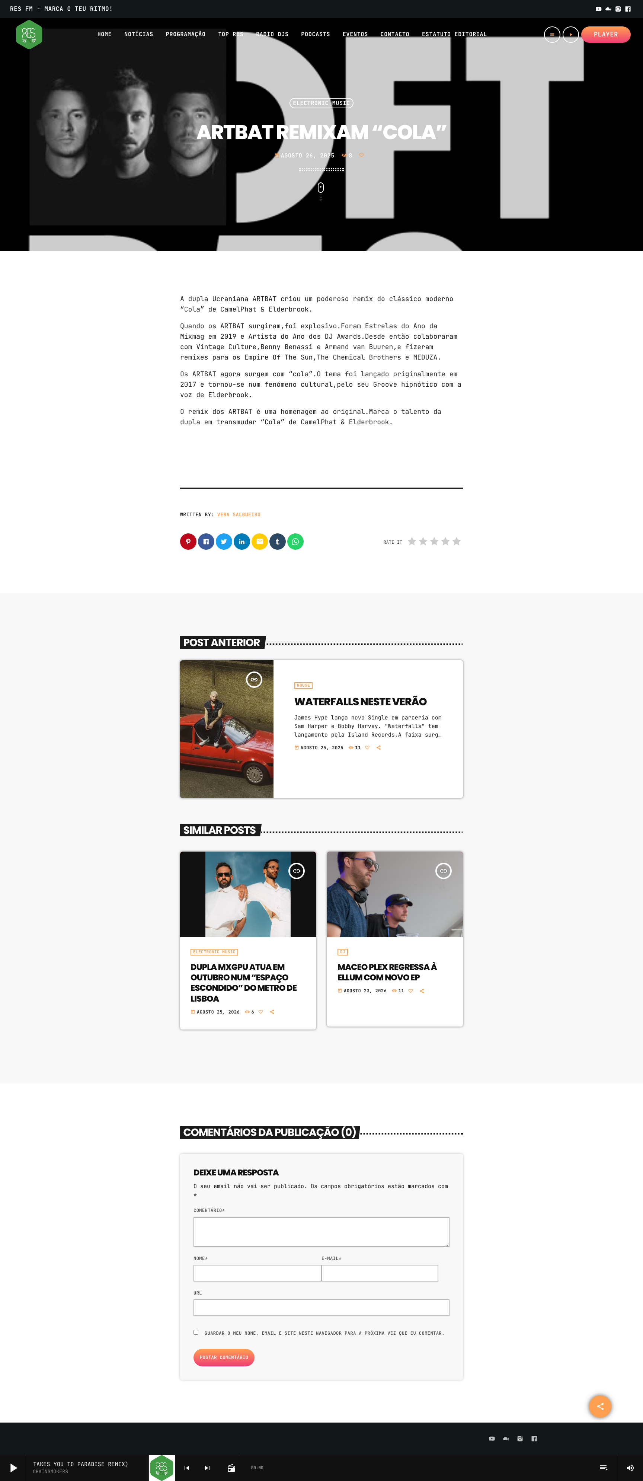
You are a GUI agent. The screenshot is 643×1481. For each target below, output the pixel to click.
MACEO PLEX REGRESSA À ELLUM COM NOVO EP (387, 972)
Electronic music (321, 103)
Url (197, 1293)
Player (606, 35)
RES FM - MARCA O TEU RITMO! (61, 9)
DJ (342, 952)
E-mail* (332, 1258)
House (303, 685)
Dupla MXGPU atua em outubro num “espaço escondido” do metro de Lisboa (244, 983)
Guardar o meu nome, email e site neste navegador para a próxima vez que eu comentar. (325, 1333)
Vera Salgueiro (238, 514)
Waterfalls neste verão (360, 701)
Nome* (200, 1258)
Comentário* (209, 1210)
